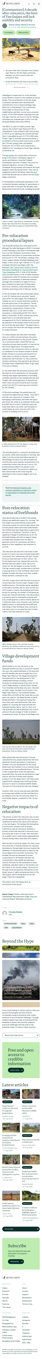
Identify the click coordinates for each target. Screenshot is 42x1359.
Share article (23, 33)
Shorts (4, 1301)
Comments (9, 33)
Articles (5, 1294)
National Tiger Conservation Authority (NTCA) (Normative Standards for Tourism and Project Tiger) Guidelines (20, 269)
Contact (25, 1291)
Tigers (23, 923)
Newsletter (14, 1261)
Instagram (26, 1320)
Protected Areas (10, 923)
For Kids (5, 1320)
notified (15, 143)
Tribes (31, 923)
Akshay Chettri (14, 25)
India (18, 27)
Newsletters (27, 1298)
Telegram (26, 1333)
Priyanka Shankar (15, 912)
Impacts (25, 1294)
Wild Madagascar (9, 1317)
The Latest (6, 1307)
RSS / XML (26, 1343)
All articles (9, 1229)
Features (5, 1304)
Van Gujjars (10, 155)
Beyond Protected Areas (28, 27)
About (24, 1288)
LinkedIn (25, 1317)
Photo (20, 226)
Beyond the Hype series (14, 1035)
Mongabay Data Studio (11, 1341)
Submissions (27, 1301)
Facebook (26, 1330)
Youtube (25, 1323)
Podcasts (5, 1291)
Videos (4, 1288)
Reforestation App (9, 1327)
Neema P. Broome (28, 25)
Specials (5, 1298)
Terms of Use (27, 1304)
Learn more (14, 1070)
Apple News (26, 1339)
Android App (27, 1336)
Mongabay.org (7, 1323)
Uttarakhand (16, 927)
